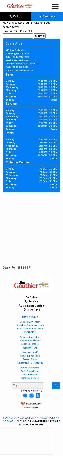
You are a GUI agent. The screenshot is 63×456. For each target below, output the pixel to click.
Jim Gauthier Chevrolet (17, 31)
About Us (30, 347)
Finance (30, 332)
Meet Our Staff (30, 352)
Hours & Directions (30, 356)
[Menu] (55, 7)
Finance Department (30, 340)
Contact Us (10, 418)
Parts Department (30, 371)
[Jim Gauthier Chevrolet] (20, 5)
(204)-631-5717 (30, 64)
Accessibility (28, 418)
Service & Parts (30, 363)
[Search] (56, 385)
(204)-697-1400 (20, 57)
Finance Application (30, 337)
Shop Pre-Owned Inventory (30, 325)
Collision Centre (30, 375)
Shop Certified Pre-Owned (30, 329)
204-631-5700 (21, 60)
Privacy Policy (30, 359)
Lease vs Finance (30, 344)
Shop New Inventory (30, 322)
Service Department (30, 368)
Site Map (8, 421)
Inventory (30, 317)
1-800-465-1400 (24, 71)
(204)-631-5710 (20, 67)
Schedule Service (30, 378)
